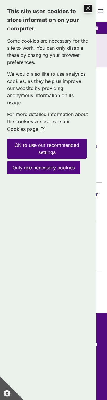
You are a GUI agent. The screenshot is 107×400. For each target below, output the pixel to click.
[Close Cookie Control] (88, 8)
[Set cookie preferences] (12, 388)
